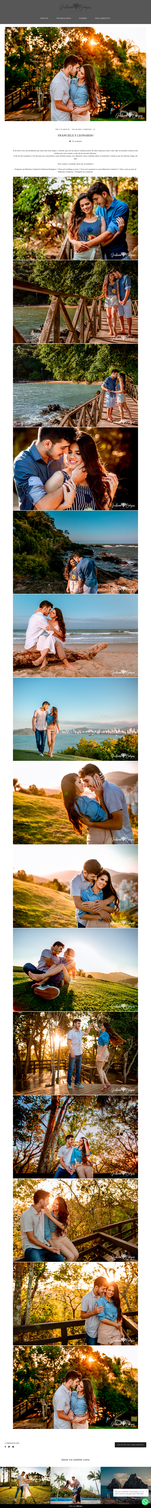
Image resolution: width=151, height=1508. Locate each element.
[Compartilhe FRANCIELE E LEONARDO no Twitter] (9, 1447)
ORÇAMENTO (103, 18)
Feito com (75, 1506)
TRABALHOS (63, 18)
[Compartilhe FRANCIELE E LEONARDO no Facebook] (5, 1447)
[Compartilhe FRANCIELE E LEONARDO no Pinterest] (13, 1447)
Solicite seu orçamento (130, 1445)
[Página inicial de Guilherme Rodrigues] (75, 8)
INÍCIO (44, 18)
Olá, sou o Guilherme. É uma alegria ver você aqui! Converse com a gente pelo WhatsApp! (129, 1492)
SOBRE (83, 18)
